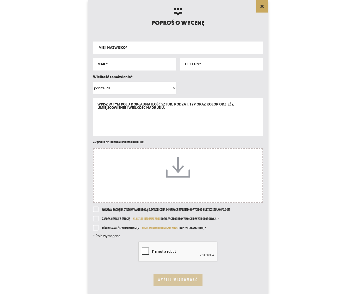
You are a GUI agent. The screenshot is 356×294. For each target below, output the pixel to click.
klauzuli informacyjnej (146, 218)
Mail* (102, 64)
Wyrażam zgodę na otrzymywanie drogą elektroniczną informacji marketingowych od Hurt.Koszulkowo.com (166, 210)
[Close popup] (262, 6)
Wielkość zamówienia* (113, 76)
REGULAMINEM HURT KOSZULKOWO (160, 228)
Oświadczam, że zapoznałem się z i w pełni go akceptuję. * (154, 228)
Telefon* (193, 64)
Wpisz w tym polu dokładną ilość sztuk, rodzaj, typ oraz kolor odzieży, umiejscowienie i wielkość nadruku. (165, 106)
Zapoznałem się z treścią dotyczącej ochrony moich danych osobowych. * (160, 219)
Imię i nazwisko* (112, 47)
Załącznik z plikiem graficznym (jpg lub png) (119, 142)
